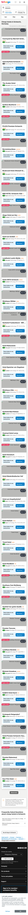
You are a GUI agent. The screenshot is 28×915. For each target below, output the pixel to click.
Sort (6, 17)
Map (22, 17)
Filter (14, 17)
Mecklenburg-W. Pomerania (9, 841)
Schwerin (4, 842)
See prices (19, 46)
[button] (14, 7)
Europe (12, 839)
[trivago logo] (6, 2)
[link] (15, 2)
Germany (18, 839)
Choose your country (6, 853)
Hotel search (5, 839)
